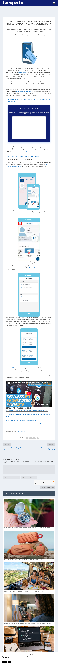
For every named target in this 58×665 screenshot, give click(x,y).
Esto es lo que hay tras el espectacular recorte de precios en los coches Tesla (27, 410)
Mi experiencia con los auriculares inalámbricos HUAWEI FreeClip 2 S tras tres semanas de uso (27, 527)
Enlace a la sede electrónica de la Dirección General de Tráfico (23, 156)
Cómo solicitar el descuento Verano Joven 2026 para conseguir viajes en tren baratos (24, 591)
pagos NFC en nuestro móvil (24, 91)
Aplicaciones (40, 35)
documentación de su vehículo (37, 268)
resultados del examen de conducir (15, 368)
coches (23, 431)
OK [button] (9, 661)
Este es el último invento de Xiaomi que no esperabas (21, 420)
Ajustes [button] (4, 661)
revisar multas (22, 72)
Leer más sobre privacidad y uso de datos (21, 661)
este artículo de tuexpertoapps (31, 152)
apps (19, 431)
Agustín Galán (23, 35)
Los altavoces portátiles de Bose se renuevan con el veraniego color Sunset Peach (24, 559)
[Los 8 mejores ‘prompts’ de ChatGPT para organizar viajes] (29, 640)
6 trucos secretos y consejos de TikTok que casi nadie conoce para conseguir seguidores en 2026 (27, 623)
